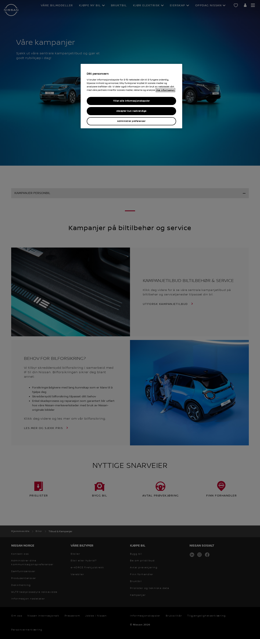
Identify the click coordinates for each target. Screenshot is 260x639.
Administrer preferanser (131, 121)
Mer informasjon (165, 90)
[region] (131, 96)
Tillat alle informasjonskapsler (131, 101)
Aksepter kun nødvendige (131, 111)
